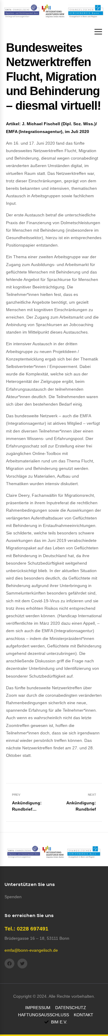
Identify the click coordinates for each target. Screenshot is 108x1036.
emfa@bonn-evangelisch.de (31, 950)
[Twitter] (22, 963)
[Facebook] (9, 963)
